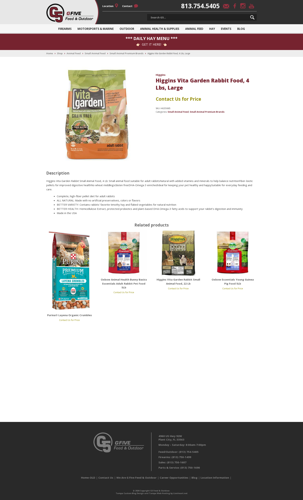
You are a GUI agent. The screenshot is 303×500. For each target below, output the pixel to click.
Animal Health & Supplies (159, 29)
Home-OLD (88, 477)
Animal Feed (194, 29)
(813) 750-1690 (190, 467)
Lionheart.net (180, 493)
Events (226, 29)
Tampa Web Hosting (159, 493)
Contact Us (105, 477)
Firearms (65, 29)
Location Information (215, 477)
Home (49, 53)
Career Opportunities (174, 477)
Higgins (161, 74)
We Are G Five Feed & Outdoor (136, 477)
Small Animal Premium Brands (126, 53)
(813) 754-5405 (188, 452)
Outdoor (127, 29)
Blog (241, 29)
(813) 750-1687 (176, 462)
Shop (60, 53)
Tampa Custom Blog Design (130, 493)
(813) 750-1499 (181, 457)
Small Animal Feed (95, 53)
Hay (212, 29)
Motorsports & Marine (96, 29)
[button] (252, 17)
